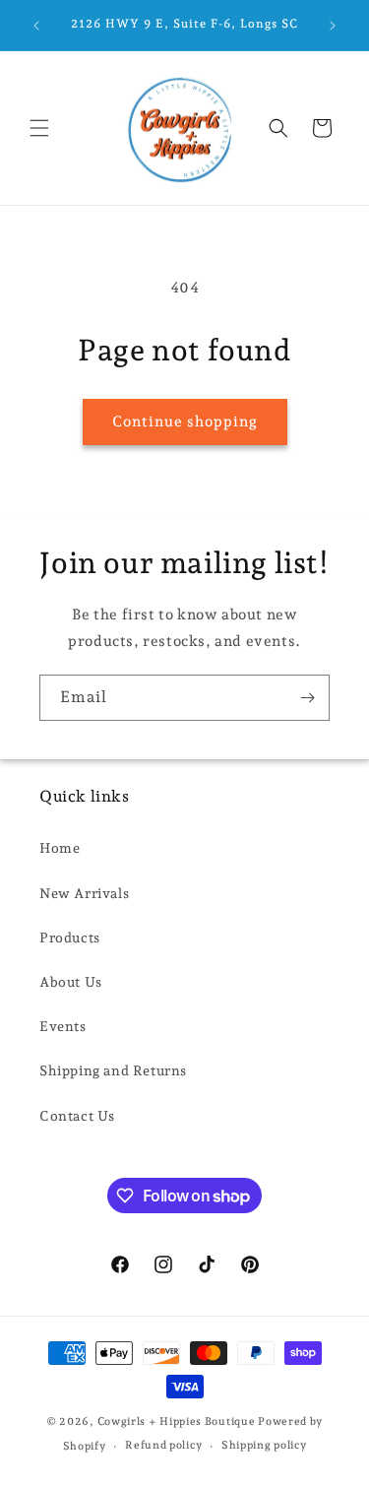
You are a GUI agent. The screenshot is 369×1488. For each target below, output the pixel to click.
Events (63, 1026)
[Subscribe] (307, 698)
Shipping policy (264, 1445)
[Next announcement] (332, 25)
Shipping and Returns (113, 1070)
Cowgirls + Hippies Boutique (176, 1421)
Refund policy (163, 1445)
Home (59, 848)
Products (69, 937)
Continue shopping (185, 421)
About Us (70, 982)
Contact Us (77, 1116)
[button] (39, 128)
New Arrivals (84, 893)
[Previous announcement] (36, 25)
